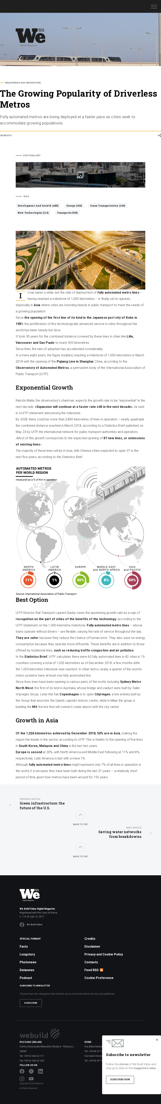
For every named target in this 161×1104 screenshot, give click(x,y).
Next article (133, 827)
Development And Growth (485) (38, 205)
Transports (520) (67, 212)
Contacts (91, 962)
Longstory (27, 954)
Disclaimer (92, 946)
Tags (26, 196)
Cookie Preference (98, 978)
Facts (24, 946)
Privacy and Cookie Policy (103, 954)
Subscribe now (120, 1079)
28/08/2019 (5, 135)
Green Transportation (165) (107, 205)
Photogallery (31, 155)
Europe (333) (74, 205)
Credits (89, 939)
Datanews (27, 970)
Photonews (28, 962)
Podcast (26, 978)
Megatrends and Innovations (23, 83)
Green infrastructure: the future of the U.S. (42, 804)
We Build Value (34, 924)
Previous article (30, 799)
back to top (80, 824)
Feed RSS (91, 970)
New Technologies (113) (33, 212)
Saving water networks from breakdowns (119, 832)
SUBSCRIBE (30, 1003)
